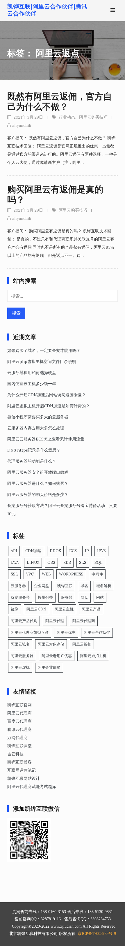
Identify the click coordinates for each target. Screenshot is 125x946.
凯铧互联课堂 (19, 745)
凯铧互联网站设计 (23, 778)
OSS (51, 562)
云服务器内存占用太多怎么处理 (35, 428)
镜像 (14, 609)
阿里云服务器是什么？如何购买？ (37, 483)
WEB (46, 574)
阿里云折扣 (81, 644)
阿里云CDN (36, 609)
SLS (82, 562)
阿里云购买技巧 (93, 117)
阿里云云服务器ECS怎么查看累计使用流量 (45, 439)
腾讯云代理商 (19, 729)
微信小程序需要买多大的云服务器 (37, 417)
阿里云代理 (54, 620)
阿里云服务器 (22, 655)
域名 (84, 585)
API (14, 550)
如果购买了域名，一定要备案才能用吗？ (44, 350)
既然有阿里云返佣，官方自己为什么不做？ (59, 101)
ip (87, 550)
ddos (55, 550)
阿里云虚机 (20, 667)
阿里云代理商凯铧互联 (30, 632)
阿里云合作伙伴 (97, 632)
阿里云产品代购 (24, 620)
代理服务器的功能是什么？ (31, 461)
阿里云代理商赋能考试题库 (31, 786)
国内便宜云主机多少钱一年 (31, 383)
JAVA (15, 562)
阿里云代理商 (83, 620)
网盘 (84, 597)
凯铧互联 (64, 585)
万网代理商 (17, 737)
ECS (73, 550)
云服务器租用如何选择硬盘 (31, 372)
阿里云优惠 (66, 632)
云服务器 (18, 585)
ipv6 (101, 550)
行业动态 (67, 117)
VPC (30, 574)
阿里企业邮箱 (49, 667)
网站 (100, 597)
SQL (98, 562)
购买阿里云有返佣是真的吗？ (55, 194)
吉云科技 (15, 754)
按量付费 (45, 597)
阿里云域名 (20, 644)
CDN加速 (33, 550)
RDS (67, 562)
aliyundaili (21, 125)
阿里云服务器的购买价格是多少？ (37, 494)
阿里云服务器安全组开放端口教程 (37, 472)
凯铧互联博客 (19, 762)
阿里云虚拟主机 (93, 655)
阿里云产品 (91, 609)
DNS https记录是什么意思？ (33, 450)
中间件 (97, 574)
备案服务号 (20, 597)
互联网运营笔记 (21, 770)
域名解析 (103, 585)
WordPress (71, 574)
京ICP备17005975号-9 (97, 933)
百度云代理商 (19, 721)
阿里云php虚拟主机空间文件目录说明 (41, 361)
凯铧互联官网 (19, 705)
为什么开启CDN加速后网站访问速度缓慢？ (46, 394)
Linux (33, 562)
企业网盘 (41, 585)
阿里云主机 (64, 609)
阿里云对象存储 (51, 644)
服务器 (66, 597)
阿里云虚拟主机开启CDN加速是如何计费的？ (48, 405)
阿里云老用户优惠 (57, 655)
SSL (14, 574)
